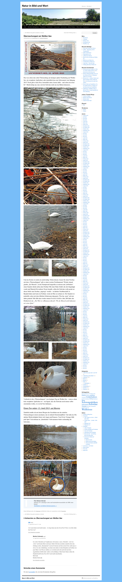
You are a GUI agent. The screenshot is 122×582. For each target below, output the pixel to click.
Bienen (84, 378)
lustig (91, 399)
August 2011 (85, 363)
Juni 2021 (85, 188)
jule (29, 522)
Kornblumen (87, 398)
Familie (84, 395)
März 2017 (85, 263)
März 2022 (85, 175)
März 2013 (85, 335)
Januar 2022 (85, 178)
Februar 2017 (85, 265)
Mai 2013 (85, 332)
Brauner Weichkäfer (89, 393)
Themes (84, 111)
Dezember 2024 (86, 126)
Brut (94, 393)
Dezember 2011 (86, 357)
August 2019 (85, 220)
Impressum (86, 27)
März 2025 (85, 123)
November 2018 (86, 233)
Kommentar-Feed (86, 42)
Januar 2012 (85, 356)
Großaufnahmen (91, 397)
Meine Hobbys (71, 27)
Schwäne (85, 387)
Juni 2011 (85, 366)
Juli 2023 (85, 151)
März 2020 (85, 211)
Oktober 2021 (86, 182)
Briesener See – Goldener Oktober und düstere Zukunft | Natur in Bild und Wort (90, 79)
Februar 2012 (85, 354)
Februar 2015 (85, 301)
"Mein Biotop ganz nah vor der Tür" (90, 372)
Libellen (84, 384)
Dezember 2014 (86, 304)
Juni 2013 (85, 330)
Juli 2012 (85, 347)
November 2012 (86, 341)
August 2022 (85, 167)
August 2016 (85, 274)
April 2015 (85, 298)
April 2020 (85, 209)
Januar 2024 (85, 142)
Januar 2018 (85, 248)
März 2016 (85, 281)
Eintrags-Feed (86, 40)
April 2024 (85, 138)
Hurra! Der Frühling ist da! (70, 32)
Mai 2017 (85, 260)
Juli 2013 (85, 329)
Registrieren (85, 37)
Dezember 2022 (86, 161)
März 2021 (85, 193)
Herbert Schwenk (44, 38)
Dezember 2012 (86, 339)
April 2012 (85, 351)
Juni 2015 (85, 295)
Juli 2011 (85, 365)
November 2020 (86, 199)
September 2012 (86, 344)
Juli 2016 (85, 275)
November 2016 (86, 269)
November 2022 (86, 163)
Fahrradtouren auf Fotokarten (90, 432)
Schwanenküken (90, 402)
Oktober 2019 (86, 217)
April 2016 (85, 280)
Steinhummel (93, 406)
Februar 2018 (85, 247)
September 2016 (86, 272)
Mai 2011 (85, 368)
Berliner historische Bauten (91, 441)
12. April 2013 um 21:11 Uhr (34, 524)
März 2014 (85, 317)
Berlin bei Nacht (89, 439)
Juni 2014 (85, 313)
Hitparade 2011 (87, 424)
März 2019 (85, 227)
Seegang (84, 406)
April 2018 (85, 244)
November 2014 (86, 305)
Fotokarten (49, 27)
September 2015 (86, 290)
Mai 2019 (85, 224)
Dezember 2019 (86, 215)
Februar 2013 (85, 336)
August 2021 (85, 185)
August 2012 (85, 345)
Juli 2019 (85, 221)
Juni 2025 (85, 118)
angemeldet (32, 572)
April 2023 (85, 155)
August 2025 (85, 115)
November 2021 (86, 181)
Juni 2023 (85, 152)
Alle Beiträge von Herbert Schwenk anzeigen (45, 506)
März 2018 (85, 245)
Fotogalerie (43, 27)
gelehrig (92, 395)
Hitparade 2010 (87, 423)
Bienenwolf (84, 393)
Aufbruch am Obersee (87, 55)
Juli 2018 (85, 239)
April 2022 (85, 173)
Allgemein (38, 511)
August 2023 (85, 149)
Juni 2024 (85, 135)
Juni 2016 (85, 277)
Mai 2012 (85, 350)
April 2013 (85, 333)
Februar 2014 (85, 319)
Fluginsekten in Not (87, 54)
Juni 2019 (85, 223)
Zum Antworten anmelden (34, 532)
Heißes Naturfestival (87, 52)
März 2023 (85, 157)
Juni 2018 (85, 241)
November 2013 (86, 323)
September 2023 (86, 148)
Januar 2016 (85, 284)
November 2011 (86, 359)
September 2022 (86, 166)
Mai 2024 (85, 136)
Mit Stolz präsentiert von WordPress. (90, 578)
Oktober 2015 (86, 289)
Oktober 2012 (86, 342)
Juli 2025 (85, 117)
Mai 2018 (85, 242)
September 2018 (86, 236)
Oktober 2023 (86, 146)
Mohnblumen (95, 398)
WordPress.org (86, 43)
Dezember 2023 (86, 144)
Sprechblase (88, 406)
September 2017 (86, 254)
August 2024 (85, 132)
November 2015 (86, 287)
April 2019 (85, 226)
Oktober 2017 (86, 253)
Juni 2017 (85, 259)
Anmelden (85, 39)
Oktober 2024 (86, 129)
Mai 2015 (85, 296)
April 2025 (85, 121)
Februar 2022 (85, 176)
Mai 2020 (85, 208)
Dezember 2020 (86, 197)
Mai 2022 (85, 172)
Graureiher (84, 397)
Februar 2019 (85, 229)
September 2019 (86, 218)
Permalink (63, 511)
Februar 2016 (85, 283)
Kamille (83, 398)
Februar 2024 (85, 141)
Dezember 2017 (86, 250)
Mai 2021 (85, 190)
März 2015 (85, 299)
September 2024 (86, 130)
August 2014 (85, 310)
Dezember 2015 (86, 286)
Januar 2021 (85, 196)
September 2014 (86, 308)
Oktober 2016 (86, 271)
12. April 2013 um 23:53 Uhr (39, 538)
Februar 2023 (85, 158)
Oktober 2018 (86, 235)
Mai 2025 (85, 120)
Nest (83, 400)
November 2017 (86, 251)
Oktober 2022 (86, 164)
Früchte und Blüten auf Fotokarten (91, 429)
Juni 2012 (85, 348)
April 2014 (85, 316)
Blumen (84, 380)
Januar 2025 (85, 124)
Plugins (84, 109)
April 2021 (85, 191)
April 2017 (85, 262)
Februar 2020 (85, 212)
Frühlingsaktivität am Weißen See (89, 64)
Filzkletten (88, 395)
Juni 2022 (85, 170)
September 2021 (86, 184)
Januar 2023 (85, 160)
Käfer (84, 381)
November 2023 (86, 145)
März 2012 (85, 353)
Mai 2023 (85, 154)
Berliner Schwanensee (87, 97)
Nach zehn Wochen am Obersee (89, 48)
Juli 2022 (85, 169)
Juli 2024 (85, 133)
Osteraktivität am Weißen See (89, 61)
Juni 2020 (85, 206)
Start (25, 27)
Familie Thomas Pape (87, 100)
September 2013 (86, 326)
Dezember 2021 (86, 179)
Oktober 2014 (86, 307)
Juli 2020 (85, 205)
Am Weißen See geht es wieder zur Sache (34, 32)
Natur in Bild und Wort (35, 5)
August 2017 (85, 256)
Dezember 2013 (86, 321)
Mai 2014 (85, 314)
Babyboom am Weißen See (88, 60)
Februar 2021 (85, 194)
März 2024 (85, 139)
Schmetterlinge (86, 386)
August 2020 (85, 203)
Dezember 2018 (86, 232)
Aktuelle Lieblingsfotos (33, 27)
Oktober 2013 (86, 324)
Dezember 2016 (86, 268)
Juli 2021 (85, 187)
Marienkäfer (86, 383)
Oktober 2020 (86, 200)
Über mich (79, 27)
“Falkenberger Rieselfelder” (88, 375)
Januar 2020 (85, 214)
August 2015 (85, 292)
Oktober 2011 (86, 360)
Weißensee (85, 389)
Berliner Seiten (86, 99)
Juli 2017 (85, 257)
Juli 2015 (85, 293)
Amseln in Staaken (86, 96)
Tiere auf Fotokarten (88, 430)
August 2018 (85, 238)
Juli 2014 (85, 311)
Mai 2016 (85, 278)
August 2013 (85, 327)
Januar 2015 (85, 302)
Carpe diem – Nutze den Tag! (89, 63)
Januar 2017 (85, 266)
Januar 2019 (85, 230)
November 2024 (86, 127)
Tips (84, 105)
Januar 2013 (85, 338)
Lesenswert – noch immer (60, 27)
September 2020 (86, 202)
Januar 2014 (85, 320)
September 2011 (86, 362)
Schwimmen (85, 404)
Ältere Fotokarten (87, 427)
